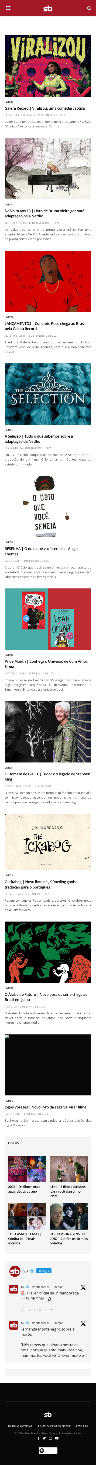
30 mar (58, 1287)
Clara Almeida (14, 448)
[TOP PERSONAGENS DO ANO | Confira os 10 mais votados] (69, 1216)
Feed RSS (82, 1426)
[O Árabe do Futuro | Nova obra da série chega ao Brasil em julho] (48, 952)
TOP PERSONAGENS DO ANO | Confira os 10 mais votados (69, 1239)
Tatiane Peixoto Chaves (20, 115)
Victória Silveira (15, 223)
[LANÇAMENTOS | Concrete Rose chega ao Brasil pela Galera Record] (48, 281)
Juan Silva (11, 1006)
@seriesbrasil (40, 1287)
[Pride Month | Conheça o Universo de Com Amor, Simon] (48, 619)
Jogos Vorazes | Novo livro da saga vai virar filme (45, 1107)
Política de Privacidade (54, 1426)
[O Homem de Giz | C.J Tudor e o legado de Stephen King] (48, 731)
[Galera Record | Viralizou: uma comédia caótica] (48, 66)
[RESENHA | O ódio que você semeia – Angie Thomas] (48, 506)
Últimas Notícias (20, 1426)
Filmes (9, 430)
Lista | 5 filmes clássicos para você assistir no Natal (68, 1191)
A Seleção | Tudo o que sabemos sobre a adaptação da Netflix (39, 439)
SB (22, 1287)
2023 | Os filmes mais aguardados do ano (24, 1189)
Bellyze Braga (14, 894)
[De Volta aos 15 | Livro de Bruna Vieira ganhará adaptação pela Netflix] (48, 168)
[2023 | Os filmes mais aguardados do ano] (27, 1169)
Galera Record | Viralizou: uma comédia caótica (45, 108)
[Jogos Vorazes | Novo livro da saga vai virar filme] (48, 1065)
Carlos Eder (13, 560)
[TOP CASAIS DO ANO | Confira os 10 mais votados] (27, 1216)
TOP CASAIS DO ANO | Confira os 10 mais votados (24, 1239)
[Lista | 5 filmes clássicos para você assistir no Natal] (69, 1169)
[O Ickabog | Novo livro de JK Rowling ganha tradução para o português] (48, 842)
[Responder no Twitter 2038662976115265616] (23, 1310)
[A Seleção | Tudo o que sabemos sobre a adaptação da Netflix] (48, 394)
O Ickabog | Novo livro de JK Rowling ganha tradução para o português (41, 884)
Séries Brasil (13, 786)
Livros (9, 102)
